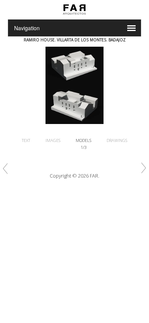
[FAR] (74, 14)
